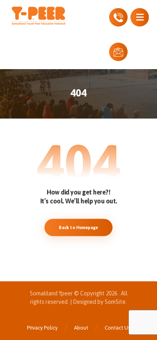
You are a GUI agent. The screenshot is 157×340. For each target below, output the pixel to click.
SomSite (115, 302)
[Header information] (118, 16)
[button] (139, 17)
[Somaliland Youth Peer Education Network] (46, 15)
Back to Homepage (78, 227)
